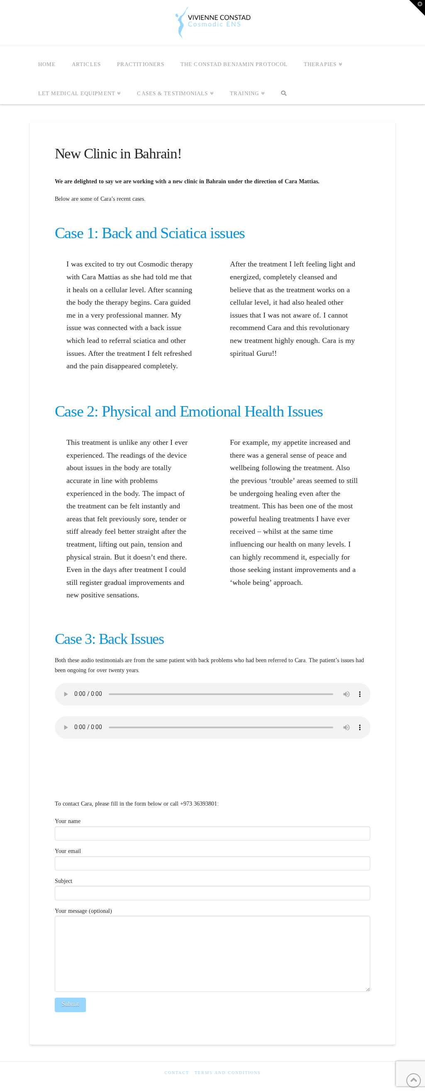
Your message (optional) (83, 911)
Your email (68, 851)
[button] (417, 8)
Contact (176, 1072)
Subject (63, 881)
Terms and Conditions (228, 1072)
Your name (68, 821)
